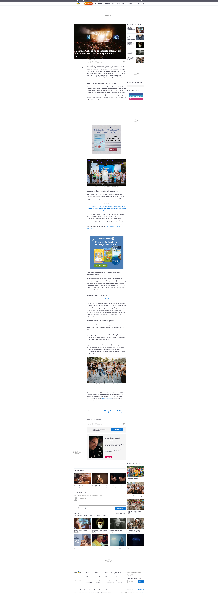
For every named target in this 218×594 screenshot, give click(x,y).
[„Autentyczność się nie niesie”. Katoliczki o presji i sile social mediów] (140, 60)
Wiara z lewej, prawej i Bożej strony (113, 439)
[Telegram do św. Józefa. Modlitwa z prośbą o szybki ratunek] (82, 540)
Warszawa (130, 3)
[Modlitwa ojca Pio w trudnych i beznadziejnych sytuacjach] (140, 52)
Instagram (143, 0)
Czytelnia (97, 576)
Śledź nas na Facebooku (136, 93)
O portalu (75, 592)
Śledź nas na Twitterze (136, 96)
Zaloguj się (76, 507)
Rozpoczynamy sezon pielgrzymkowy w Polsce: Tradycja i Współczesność (134, 479)
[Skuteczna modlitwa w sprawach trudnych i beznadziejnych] (140, 30)
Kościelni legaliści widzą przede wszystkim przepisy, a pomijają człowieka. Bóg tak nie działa (99, 487)
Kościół (129, 480)
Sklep (99, 0)
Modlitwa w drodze (85, 0)
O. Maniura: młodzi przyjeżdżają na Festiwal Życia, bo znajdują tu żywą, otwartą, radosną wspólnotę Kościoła (110, 411)
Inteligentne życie (117, 573)
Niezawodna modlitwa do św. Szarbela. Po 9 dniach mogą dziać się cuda (131, 44)
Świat (87, 572)
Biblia (75, 0)
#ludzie (110, 466)
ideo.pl (143, 592)
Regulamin (79, 592)
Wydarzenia (98, 3)
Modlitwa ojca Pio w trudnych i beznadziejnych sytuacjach (130, 51)
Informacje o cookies (104, 592)
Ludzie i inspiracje (119, 582)
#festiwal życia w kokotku (101, 466)
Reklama (98, 592)
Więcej (123, 3)
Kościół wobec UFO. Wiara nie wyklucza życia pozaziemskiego (135, 547)
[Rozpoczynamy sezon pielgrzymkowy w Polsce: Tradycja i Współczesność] (135, 471)
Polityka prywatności (85, 592)
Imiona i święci (98, 584)
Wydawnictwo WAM (85, 589)
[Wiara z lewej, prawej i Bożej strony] (96, 447)
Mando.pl (94, 589)
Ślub (86, 584)
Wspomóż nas (118, 429)
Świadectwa (98, 582)
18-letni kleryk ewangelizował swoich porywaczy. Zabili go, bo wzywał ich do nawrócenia (117, 487)
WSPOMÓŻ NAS (141, 589)
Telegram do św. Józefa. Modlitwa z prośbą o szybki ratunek (81, 547)
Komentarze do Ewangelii (96, 487)
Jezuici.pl (76, 589)
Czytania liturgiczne (109, 580)
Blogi (91, 0)
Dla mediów (94, 592)
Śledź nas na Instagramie (136, 98)
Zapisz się (141, 581)
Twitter (141, 0)
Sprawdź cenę (108, 457)
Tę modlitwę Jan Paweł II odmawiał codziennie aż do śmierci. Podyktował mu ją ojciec (99, 548)
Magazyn (78, 0)
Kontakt (90, 592)
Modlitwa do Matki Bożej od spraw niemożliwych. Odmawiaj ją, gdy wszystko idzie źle (117, 548)
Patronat (109, 592)
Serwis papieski (88, 580)
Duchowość (76, 532)
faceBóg (95, 0)
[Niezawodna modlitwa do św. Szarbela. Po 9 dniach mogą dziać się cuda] (140, 45)
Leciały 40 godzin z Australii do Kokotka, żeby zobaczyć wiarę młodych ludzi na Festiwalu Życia (136, 496)
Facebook (140, 0)
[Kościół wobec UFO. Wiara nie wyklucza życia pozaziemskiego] (135, 540)
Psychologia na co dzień (110, 582)
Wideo (118, 3)
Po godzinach (108, 572)
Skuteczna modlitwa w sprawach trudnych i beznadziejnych (131, 29)
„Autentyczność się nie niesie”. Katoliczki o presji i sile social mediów (131, 59)
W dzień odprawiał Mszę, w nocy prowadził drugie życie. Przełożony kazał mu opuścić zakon (131, 37)
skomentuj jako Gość (83, 507)
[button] (138, 3)
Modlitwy (107, 584)
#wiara (91, 466)
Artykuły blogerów (89, 582)
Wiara (113, 3)
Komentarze (106, 3)
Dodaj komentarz (120, 508)
